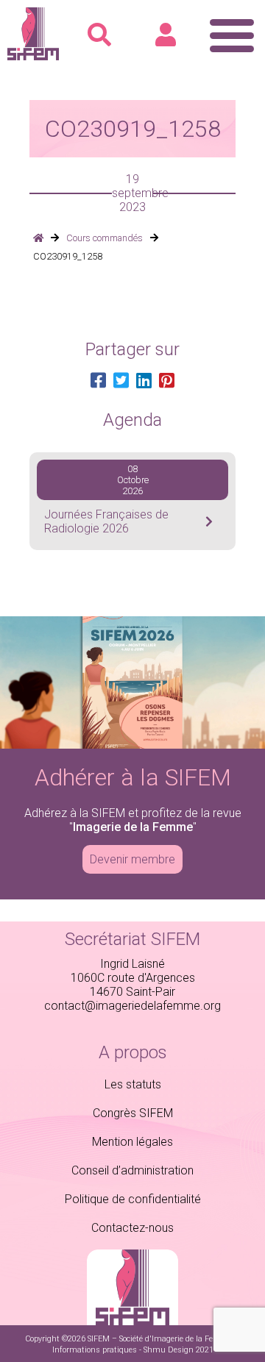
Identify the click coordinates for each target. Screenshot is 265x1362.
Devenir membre (132, 859)
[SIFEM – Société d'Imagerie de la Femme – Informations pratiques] (33, 56)
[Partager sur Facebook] (98, 381)
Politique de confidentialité (133, 1199)
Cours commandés (104, 237)
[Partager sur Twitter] (121, 381)
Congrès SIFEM (133, 1113)
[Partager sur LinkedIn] (144, 381)
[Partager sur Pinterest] (166, 381)
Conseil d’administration (132, 1170)
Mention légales (132, 1142)
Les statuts (133, 1084)
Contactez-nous (132, 1228)
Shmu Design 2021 (178, 1350)
